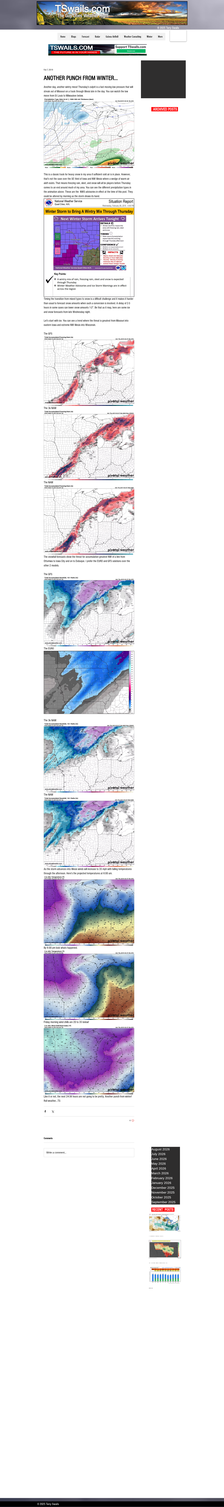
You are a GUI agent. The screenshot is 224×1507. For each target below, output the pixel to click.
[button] (73, 36)
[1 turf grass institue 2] (163, 79)
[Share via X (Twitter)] (52, 1111)
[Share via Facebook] (45, 1111)
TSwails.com (82, 8)
